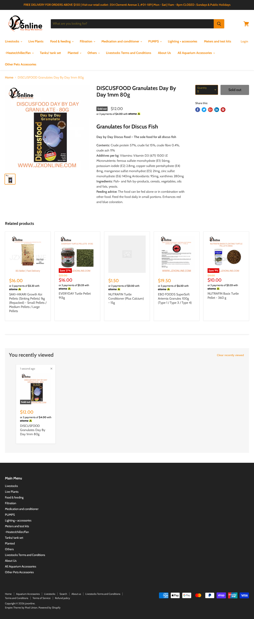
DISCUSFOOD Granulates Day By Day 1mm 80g (32, 430)
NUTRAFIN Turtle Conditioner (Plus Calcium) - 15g (126, 298)
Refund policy (62, 598)
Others (93, 53)
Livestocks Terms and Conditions (128, 53)
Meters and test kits (217, 41)
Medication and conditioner (120, 41)
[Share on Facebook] (197, 109)
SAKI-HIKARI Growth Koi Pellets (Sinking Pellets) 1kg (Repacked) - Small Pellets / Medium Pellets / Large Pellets (27, 302)
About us (76, 593)
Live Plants (35, 41)
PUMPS (154, 41)
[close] (51, 369)
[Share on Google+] (210, 109)
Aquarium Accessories (28, 593)
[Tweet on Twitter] (204, 109)
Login (244, 41)
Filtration (86, 41)
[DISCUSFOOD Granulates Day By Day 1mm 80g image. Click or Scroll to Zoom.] (47, 127)
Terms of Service (42, 598)
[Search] (219, 23)
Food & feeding (60, 41)
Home (9, 77)
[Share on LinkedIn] (216, 109)
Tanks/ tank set (50, 53)
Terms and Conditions (16, 598)
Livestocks (12, 41)
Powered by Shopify (49, 607)
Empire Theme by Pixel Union (21, 607)
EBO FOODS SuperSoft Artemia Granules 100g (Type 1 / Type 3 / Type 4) (175, 298)
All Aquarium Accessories (195, 53)
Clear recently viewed (230, 355)
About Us (164, 53)
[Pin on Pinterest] (223, 109)
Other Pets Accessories (20, 64)
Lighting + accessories (182, 41)
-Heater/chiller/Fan (18, 53)
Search (63, 593)
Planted (73, 53)
